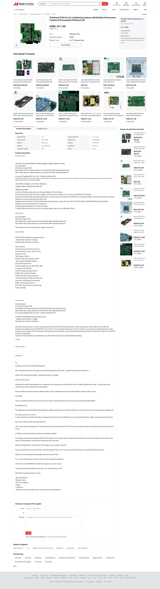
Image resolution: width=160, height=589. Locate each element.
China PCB (18, 558)
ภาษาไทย (110, 577)
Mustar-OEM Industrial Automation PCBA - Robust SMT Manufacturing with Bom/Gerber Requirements (139, 217)
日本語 (100, 577)
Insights (127, 575)
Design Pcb (38, 558)
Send (28, 533)
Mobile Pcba (70, 548)
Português (49, 577)
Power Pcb (28, 558)
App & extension (124, 9)
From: (22, 508)
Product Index (112, 575)
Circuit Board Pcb (50, 558)
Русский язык (63, 577)
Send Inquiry (65, 45)
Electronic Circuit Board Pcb (67, 558)
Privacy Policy (107, 581)
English (37, 577)
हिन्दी (105, 577)
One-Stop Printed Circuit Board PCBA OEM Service (139, 189)
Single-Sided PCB (18, 548)
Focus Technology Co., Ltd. (68, 581)
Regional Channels (102, 575)
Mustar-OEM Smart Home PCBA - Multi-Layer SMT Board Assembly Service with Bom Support (139, 162)
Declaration (99, 581)
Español (43, 577)
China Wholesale (72, 575)
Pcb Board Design (84, 558)
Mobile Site (120, 575)
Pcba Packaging (82, 548)
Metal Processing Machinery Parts (42, 548)
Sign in (145, 5)
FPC (28, 548)
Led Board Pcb (110, 558)
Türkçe (116, 577)
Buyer (104, 9)
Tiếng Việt (122, 577)
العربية (89, 577)
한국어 (95, 577)
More (122, 43)
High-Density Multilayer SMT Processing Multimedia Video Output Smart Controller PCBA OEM (139, 148)
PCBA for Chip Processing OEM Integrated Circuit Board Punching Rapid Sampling (139, 245)
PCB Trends (48, 562)
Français (56, 577)
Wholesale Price (83, 575)
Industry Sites (92, 575)
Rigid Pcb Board (97, 558)
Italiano (71, 577)
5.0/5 (126, 27)
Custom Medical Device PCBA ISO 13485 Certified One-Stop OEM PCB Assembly (139, 203)
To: (24, 513)
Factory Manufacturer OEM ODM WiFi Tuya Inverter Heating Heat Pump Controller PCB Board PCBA (139, 134)
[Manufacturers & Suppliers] (23, 4)
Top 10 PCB (38, 562)
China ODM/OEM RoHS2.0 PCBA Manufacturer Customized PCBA (139, 175)
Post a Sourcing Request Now (56, 537)
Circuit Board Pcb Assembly (23, 562)
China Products (44, 575)
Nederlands (83, 577)
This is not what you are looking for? (35, 537)
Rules (145, 9)
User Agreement (90, 581)
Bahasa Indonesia (131, 577)
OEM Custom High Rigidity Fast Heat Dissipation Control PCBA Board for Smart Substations (139, 231)
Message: (22, 517)
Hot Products (34, 575)
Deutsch (77, 577)
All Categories (20, 9)
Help (113, 9)
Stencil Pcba (59, 548)
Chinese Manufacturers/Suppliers (58, 575)
